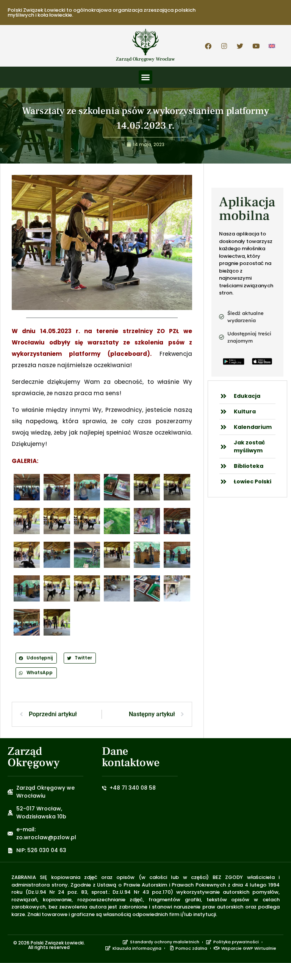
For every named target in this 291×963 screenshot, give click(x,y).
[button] (145, 77)
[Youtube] (256, 45)
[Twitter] (240, 45)
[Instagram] (224, 45)
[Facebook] (208, 45)
